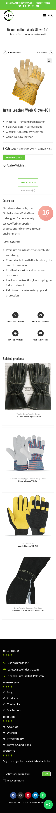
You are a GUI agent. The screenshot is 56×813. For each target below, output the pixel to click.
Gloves (16, 608)
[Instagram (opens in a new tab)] (33, 6)
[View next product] (51, 52)
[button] (14, 165)
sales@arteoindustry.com (20, 3)
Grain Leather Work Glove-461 (32, 34)
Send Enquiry (14, 157)
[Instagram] (20, 795)
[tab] (28, 182)
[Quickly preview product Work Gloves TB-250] (52, 498)
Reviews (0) (28, 190)
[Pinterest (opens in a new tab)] (29, 6)
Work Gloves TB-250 (28, 546)
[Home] (11, 34)
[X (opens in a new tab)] (19, 6)
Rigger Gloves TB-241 (28, 481)
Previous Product (15, 52)
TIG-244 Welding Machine (28, 416)
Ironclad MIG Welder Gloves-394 (28, 610)
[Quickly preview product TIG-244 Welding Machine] (52, 368)
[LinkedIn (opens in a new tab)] (37, 6)
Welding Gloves (22, 414)
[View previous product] (5, 52)
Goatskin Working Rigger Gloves (22, 478)
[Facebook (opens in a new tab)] (24, 6)
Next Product (42, 52)
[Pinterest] (28, 795)
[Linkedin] (35, 795)
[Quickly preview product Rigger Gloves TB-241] (52, 433)
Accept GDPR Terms (15, 781)
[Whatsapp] (43, 795)
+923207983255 (43, 3)
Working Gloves (34, 414)
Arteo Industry (39, 802)
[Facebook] (13, 795)
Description (28, 182)
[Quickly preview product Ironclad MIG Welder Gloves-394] (52, 562)
